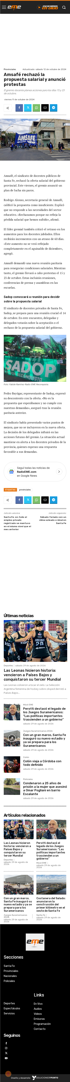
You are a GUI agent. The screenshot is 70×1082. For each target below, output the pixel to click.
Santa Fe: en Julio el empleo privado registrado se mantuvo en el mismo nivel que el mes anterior (17, 523)
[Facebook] (19, 108)
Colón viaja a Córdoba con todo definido (42, 763)
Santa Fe (40, 915)
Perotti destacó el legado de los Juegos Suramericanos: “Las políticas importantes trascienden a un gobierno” (44, 714)
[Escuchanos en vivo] (47, 7)
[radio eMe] (14, 7)
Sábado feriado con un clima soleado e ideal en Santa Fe (52, 520)
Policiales (28, 779)
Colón (26, 757)
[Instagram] (6, 1048)
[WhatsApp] (36, 108)
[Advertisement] (35, 40)
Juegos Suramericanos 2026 (37, 731)
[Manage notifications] (8, 1074)
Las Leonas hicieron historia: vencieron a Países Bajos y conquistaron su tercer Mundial (32, 675)
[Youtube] (6, 1058)
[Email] (45, 108)
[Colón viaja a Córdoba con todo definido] (12, 764)
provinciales (25, 489)
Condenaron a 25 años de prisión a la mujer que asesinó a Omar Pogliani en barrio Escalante (45, 788)
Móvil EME (28, 705)
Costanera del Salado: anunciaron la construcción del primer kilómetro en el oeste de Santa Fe (51, 904)
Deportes (8, 666)
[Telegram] (53, 108)
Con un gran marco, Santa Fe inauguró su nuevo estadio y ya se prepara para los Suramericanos (44, 740)
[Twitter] (28, 108)
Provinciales (10, 69)
